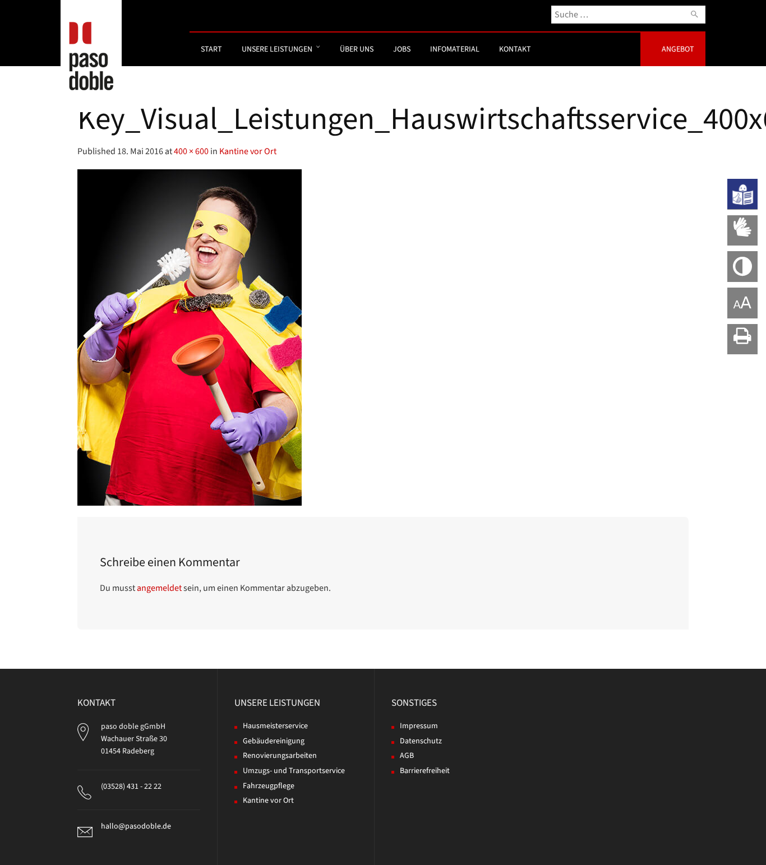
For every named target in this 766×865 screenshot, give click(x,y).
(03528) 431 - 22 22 (131, 786)
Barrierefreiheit (425, 770)
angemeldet (159, 588)
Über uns (356, 49)
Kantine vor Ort (247, 151)
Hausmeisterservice (275, 726)
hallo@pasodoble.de (136, 826)
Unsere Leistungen (277, 49)
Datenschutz (421, 741)
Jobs (401, 49)
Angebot (678, 49)
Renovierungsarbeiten (280, 755)
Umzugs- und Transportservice (294, 770)
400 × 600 (191, 151)
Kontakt (515, 49)
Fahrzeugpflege (268, 786)
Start (211, 49)
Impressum (419, 726)
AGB (407, 755)
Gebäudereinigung (273, 741)
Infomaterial (454, 49)
